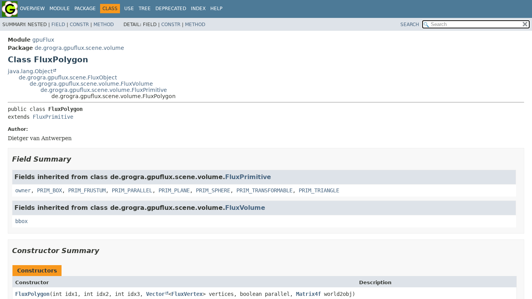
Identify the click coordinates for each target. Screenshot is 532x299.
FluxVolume (245, 207)
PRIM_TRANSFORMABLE (264, 190)
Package (85, 8)
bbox (21, 221)
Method (103, 24)
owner (23, 190)
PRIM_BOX (49, 190)
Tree (145, 8)
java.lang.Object (30, 71)
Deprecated (170, 8)
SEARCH (409, 24)
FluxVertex (187, 294)
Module (59, 8)
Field (58, 24)
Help (216, 8)
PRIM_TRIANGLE (319, 190)
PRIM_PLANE (174, 190)
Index (198, 8)
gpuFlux (43, 40)
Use (129, 8)
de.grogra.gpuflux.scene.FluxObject (68, 77)
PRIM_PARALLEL (132, 190)
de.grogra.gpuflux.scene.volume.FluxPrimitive (104, 90)
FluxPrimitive (53, 117)
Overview (32, 8)
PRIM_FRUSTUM (87, 190)
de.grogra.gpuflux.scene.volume (79, 48)
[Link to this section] (77, 159)
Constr (79, 24)
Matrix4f (308, 294)
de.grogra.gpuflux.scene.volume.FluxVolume (91, 84)
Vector (155, 294)
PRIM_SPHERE (213, 190)
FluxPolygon (32, 294)
